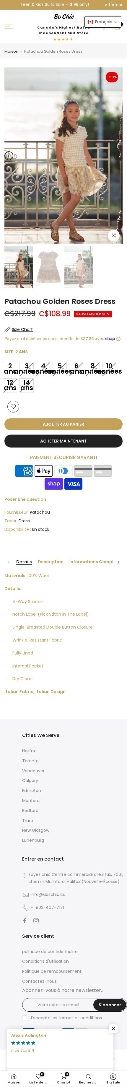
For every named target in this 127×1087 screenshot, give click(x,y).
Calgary (30, 780)
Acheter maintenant (63, 441)
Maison (11, 51)
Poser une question (25, 499)
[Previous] (8, 155)
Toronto (30, 761)
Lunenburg (33, 840)
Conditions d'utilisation (45, 961)
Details (24, 562)
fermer (115, 5)
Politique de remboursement (52, 971)
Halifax (29, 751)
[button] (113, 1028)
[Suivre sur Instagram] (36, 920)
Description (51, 562)
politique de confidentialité (50, 952)
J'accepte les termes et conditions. (66, 1018)
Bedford (30, 810)
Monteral (31, 800)
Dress (24, 521)
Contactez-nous (39, 981)
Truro (27, 820)
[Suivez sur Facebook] (24, 920)
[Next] (118, 155)
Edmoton (31, 790)
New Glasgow (35, 830)
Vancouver (33, 771)
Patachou (40, 512)
